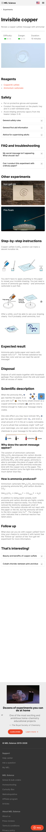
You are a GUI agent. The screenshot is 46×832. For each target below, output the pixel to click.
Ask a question (9, 763)
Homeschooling (9, 784)
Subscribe (15, 732)
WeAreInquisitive (9, 794)
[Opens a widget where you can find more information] (37, 828)
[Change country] (38, 2)
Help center (7, 758)
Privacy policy (8, 830)
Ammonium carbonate (13, 88)
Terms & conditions (10, 825)
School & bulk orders (11, 780)
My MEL (6, 767)
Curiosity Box (8, 789)
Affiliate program (10, 799)
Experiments (8, 10)
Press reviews (8, 821)
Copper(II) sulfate (11, 85)
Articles (5, 803)
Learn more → (32, 732)
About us (6, 816)
